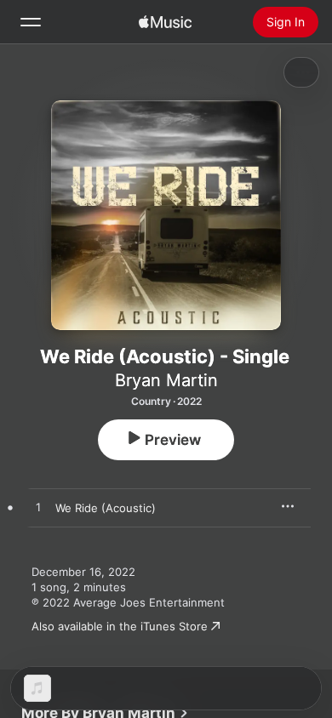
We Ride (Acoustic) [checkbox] (105, 508)
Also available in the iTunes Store (119, 626)
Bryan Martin (166, 380)
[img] (165, 22)
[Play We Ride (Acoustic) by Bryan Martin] (38, 508)
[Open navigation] (30, 22)
